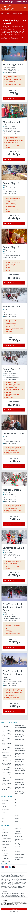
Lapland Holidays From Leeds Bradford (19, 754)
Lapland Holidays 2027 (6, 739)
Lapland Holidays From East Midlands (20, 726)
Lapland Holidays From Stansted (19, 788)
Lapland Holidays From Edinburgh (19, 731)
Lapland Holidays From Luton (19, 765)
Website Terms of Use (20, 840)
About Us (4, 851)
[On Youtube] (6, 867)
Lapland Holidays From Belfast (6, 768)
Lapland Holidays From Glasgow (19, 744)
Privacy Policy (18, 836)
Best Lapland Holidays (5, 854)
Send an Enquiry (19, 854)
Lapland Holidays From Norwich (19, 778)
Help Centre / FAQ (7, 841)
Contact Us (18, 828)
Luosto (4, 816)
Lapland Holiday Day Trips (6, 748)
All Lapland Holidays (5, 727)
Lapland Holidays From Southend (19, 783)
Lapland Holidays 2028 (6, 744)
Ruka (16, 821)
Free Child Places (6, 760)
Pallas (16, 803)
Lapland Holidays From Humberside (20, 749)
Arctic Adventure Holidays (6, 756)
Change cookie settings (19, 850)
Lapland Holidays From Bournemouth (6, 778)
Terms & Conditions (18, 832)
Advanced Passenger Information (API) (6, 837)
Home (2, 13)
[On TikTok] (13, 867)
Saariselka (5, 800)
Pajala (17, 818)
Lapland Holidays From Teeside (19, 792)
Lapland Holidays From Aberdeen (6, 764)
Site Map (17, 844)
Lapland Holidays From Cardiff (6, 788)
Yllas (3, 803)
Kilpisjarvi (17, 809)
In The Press (5, 858)
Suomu (17, 806)
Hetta (3, 813)
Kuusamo (17, 812)
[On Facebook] (2, 867)
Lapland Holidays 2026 (6, 734)
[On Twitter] (10, 867)
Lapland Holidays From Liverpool (19, 760)
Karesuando (5, 809)
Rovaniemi (5, 822)
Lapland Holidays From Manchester (20, 769)
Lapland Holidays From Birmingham (7, 773)
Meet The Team (6, 861)
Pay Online (5, 832)
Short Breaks (5, 752)
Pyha (3, 819)
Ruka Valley (18, 800)
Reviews (4, 847)
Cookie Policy (18, 847)
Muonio (17, 815)
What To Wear (6, 844)
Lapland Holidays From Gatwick (19, 740)
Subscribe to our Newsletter (19, 858)
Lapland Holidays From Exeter (19, 735)
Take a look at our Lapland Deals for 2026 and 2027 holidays (14, 2)
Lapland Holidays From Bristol (6, 784)
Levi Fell (4, 806)
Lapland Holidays (6, 731)
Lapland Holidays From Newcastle (19, 774)
